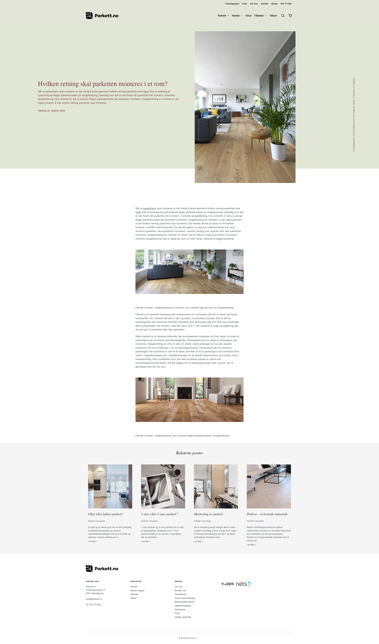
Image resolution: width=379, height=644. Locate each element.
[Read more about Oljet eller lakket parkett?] (110, 486)
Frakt (177, 613)
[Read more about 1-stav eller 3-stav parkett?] (163, 486)
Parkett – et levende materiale (267, 513)
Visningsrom (180, 594)
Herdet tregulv (137, 590)
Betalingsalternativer (185, 601)
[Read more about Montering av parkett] (216, 486)
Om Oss (178, 586)
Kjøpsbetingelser (183, 605)
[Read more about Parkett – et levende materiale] (269, 486)
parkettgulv (149, 208)
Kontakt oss (180, 590)
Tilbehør (134, 594)
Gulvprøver (180, 609)
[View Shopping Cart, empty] (290, 15)
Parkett (133, 586)
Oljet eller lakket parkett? (105, 513)
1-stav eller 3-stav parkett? (159, 513)
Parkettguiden (354, 145)
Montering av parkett (208, 513)
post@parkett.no (94, 599)
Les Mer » (93, 541)
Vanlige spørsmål (183, 617)
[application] (227, 15)
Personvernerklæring (185, 598)
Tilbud (133, 598)
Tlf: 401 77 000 (93, 604)
